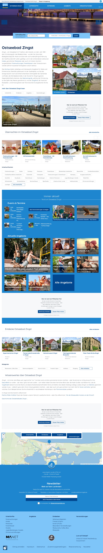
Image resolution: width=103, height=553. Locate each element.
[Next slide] (99, 22)
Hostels (8, 528)
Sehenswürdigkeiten (59, 519)
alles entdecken (94, 329)
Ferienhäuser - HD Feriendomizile (48, 157)
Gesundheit (5, 382)
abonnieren (51, 499)
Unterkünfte (30, 435)
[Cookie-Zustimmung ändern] (5, 548)
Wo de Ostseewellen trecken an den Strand (80, 395)
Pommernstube (61, 389)
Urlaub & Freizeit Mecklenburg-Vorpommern (86, 540)
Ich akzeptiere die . (52, 503)
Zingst (44, 1)
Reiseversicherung (75, 547)
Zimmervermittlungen (13, 532)
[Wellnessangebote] (88, 264)
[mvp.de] (101, 1)
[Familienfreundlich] (63, 246)
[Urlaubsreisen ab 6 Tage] (63, 264)
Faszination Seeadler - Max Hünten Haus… (45, 216)
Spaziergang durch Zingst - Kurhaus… (20, 209)
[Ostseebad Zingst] (49, 441)
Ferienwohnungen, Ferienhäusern (22, 63)
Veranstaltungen (74, 436)
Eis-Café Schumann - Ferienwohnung (69, 157)
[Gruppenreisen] (39, 283)
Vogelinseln (5, 385)
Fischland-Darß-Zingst (31, 1)
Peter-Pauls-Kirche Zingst (91, 353)
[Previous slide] (4, 22)
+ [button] (3, 435)
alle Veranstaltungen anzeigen (39, 209)
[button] (17, 5)
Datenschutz (41, 547)
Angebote (60, 435)
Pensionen (18, 61)
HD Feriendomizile (28, 156)
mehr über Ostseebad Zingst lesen (13, 88)
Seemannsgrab (27, 78)
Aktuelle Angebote (17, 236)
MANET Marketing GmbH (53, 476)
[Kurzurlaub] (88, 246)
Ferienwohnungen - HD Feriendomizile (10, 157)
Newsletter (87, 547)
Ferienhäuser (10, 526)
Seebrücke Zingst (10, 124)
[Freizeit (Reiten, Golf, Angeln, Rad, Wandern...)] (27, 255)
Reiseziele (56, 530)
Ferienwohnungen (12, 519)
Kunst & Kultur (57, 523)
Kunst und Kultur (85, 387)
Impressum (30, 547)
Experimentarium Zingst (10, 353)
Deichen (91, 385)
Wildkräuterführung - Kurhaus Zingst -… (46, 225)
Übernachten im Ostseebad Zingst (21, 132)
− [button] (3, 437)
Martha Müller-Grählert (9, 395)
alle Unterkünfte (94, 132)
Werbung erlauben (69, 117)
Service (100, 7)
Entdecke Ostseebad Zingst (18, 329)
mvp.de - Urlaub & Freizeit (51, 474)
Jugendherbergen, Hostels (14, 530)
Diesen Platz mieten (83, 117)
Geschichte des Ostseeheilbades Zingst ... (15, 398)
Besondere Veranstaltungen (62, 526)
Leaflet (82, 464)
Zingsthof (35, 80)
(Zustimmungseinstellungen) (57, 547)
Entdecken (71, 92)
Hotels (4, 61)
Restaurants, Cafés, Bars (61, 528)
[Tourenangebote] (15, 283)
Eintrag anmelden (18, 547)
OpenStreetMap (93, 464)
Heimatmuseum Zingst (50, 353)
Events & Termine (16, 203)
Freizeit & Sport (58, 521)
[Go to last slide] (95, 137)
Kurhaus (7, 69)
